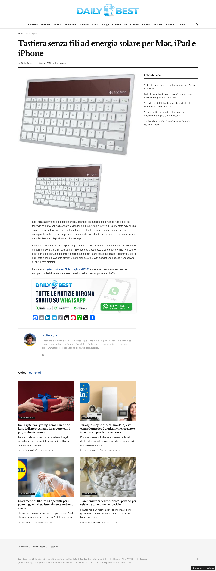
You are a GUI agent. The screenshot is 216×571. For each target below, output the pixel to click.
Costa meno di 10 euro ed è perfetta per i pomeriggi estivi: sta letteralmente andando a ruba (45, 504)
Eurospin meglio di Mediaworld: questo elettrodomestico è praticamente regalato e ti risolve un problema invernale (107, 428)
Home (20, 33)
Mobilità (84, 24)
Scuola (170, 24)
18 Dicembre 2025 (110, 450)
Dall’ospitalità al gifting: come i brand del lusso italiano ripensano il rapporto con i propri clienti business (44, 428)
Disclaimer (54, 547)
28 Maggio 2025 (45, 522)
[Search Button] (197, 24)
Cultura (134, 24)
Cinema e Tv (119, 24)
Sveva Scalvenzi (90, 450)
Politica (45, 24)
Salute (57, 24)
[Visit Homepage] (108, 10)
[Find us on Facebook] (197, 559)
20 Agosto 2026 (45, 450)
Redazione (23, 547)
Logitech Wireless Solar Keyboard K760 (66, 269)
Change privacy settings (203, 568)
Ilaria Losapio (27, 522)
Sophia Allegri (27, 450)
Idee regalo (31, 33)
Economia (70, 24)
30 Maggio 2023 (111, 523)
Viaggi (105, 24)
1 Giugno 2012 (44, 63)
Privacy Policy (38, 547)
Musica (181, 24)
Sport (95, 24)
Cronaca (33, 24)
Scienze (158, 24)
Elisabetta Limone (91, 523)
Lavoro (146, 24)
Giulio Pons (26, 63)
